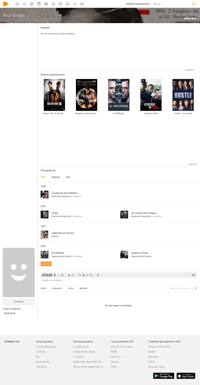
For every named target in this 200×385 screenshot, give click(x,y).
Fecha (43, 288)
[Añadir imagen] (83, 275)
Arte (68, 177)
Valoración (57, 288)
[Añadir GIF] (87, 275)
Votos (70, 288)
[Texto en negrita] (55, 275)
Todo (43, 177)
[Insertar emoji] (91, 275)
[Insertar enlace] (80, 275)
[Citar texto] (69, 275)
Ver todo (46, 264)
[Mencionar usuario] (98, 275)
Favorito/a (18, 301)
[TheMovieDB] (10, 315)
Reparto (56, 177)
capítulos (76, 196)
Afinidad (83, 288)
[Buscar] (194, 4)
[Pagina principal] (5, 6)
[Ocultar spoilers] (47, 275)
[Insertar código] (73, 275)
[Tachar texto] (62, 275)
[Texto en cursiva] (58, 275)
